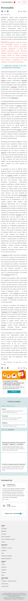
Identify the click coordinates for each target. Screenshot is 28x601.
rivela (10, 110)
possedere (10, 297)
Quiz (2, 553)
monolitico (4, 206)
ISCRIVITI (14, 391)
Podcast (3, 572)
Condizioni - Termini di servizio (8, 581)
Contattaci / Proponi (6, 548)
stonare (19, 129)
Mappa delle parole (6, 558)
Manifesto (3, 531)
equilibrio (9, 175)
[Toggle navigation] (19, 2)
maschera (19, 105)
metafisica (7, 274)
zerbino (3, 80)
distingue (3, 152)
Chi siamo (3, 534)
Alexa (2, 575)
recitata (15, 312)
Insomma (18, 214)
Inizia (24, 2)
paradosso (4, 103)
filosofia (5, 255)
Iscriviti (3, 564)
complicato (14, 87)
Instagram (4, 569)
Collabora (3, 550)
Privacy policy (4, 586)
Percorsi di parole (5, 536)
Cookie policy (4, 583)
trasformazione (23, 195)
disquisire (24, 80)
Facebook (3, 567)
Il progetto (4, 528)
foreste (16, 293)
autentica (4, 312)
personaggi (7, 114)
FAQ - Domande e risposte (8, 539)
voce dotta (11, 42)
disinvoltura (14, 98)
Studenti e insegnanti (6, 555)
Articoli (3, 542)
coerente (3, 325)
